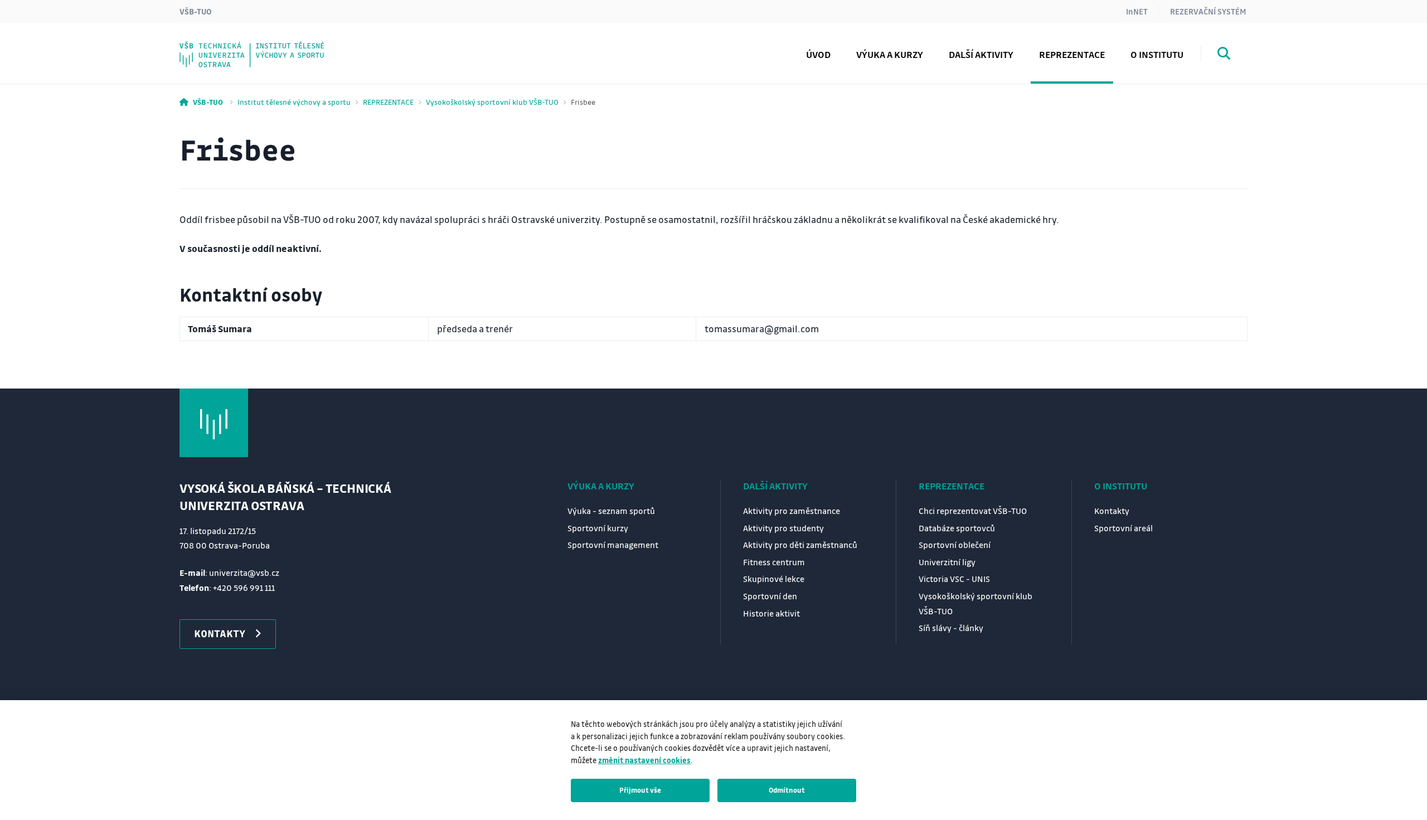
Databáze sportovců (957, 527)
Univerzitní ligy (947, 561)
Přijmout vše (640, 789)
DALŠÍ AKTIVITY (775, 486)
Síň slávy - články (242, 46)
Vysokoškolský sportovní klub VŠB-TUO (492, 101)
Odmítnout (787, 789)
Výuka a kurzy (889, 54)
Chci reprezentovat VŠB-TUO (973, 510)
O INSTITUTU (1120, 486)
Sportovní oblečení (955, 544)
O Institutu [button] (1156, 54)
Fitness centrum (774, 561)
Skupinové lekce (773, 578)
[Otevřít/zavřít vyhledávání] (1224, 55)
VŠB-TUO (195, 11)
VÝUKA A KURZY (600, 486)
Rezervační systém (1208, 11)
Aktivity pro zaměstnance (791, 510)
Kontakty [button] (219, 633)
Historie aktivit (771, 613)
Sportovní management (612, 544)
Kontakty (224, 46)
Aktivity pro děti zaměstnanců (800, 544)
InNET (1137, 11)
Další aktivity (981, 54)
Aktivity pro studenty (783, 527)
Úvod (818, 54)
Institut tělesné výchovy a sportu (294, 101)
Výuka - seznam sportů (611, 510)
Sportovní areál (1123, 527)
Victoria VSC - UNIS (954, 578)
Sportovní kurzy (597, 527)
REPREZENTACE (388, 101)
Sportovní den (770, 595)
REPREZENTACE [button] (1072, 54)
